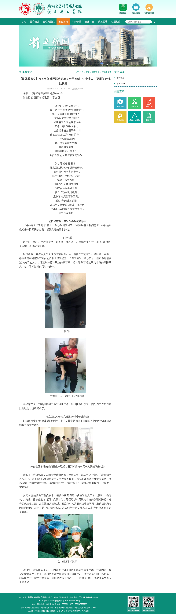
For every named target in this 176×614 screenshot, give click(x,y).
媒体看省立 (106, 72)
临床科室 (89, 21)
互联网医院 (49, 21)
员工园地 (102, 21)
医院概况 (34, 21)
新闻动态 (120, 78)
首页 (23, 21)
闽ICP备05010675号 (47, 601)
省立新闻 (63, 21)
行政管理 (76, 21)
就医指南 (116, 21)
